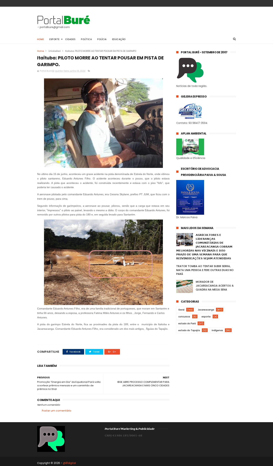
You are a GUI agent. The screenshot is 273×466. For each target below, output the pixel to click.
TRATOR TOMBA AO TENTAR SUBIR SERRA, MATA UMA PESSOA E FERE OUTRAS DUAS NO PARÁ (205, 270)
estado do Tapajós (189, 330)
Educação (119, 39)
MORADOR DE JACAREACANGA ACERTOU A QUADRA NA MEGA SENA (215, 285)
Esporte (54, 39)
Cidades (70, 39)
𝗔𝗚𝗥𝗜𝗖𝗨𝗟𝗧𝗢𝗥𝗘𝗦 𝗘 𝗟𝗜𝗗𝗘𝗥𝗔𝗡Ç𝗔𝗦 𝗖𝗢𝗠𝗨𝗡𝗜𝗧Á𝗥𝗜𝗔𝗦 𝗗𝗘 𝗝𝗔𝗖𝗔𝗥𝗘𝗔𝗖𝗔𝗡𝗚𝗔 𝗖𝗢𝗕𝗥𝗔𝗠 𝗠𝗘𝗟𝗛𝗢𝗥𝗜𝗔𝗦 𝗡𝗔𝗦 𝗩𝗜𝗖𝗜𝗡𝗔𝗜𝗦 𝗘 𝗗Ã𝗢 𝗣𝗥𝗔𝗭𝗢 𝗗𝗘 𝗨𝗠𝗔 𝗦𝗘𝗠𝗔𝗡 (204, 246)
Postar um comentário (56, 411)
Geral (181, 309)
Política (86, 39)
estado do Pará (187, 323)
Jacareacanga (206, 309)
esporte (206, 316)
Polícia (102, 39)
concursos (184, 316)
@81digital (69, 463)
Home (40, 39)
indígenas (217, 330)
